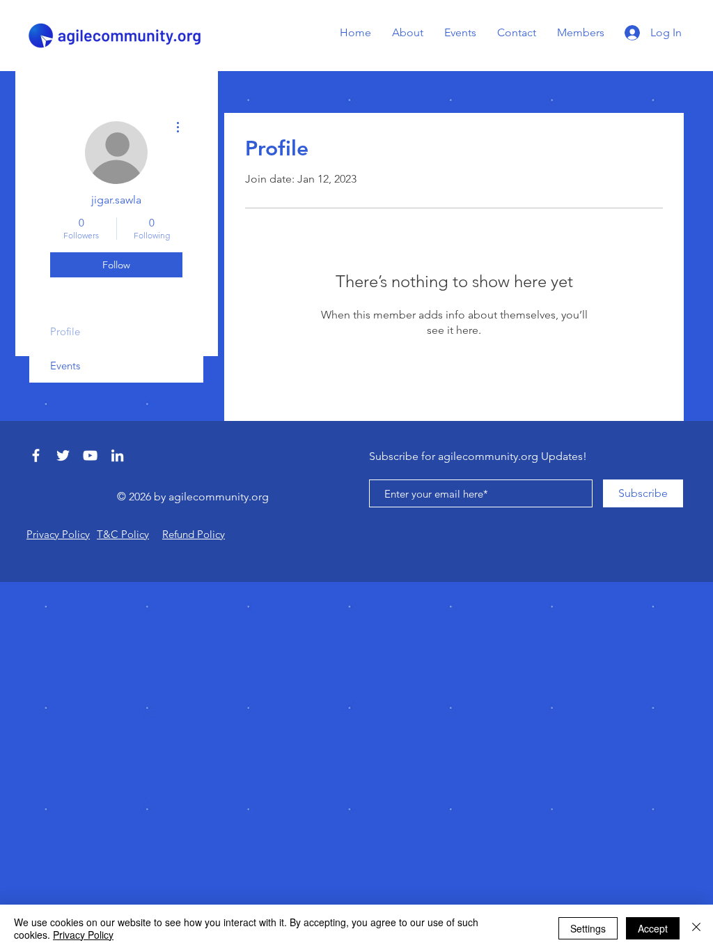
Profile (65, 331)
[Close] (696, 928)
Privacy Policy (83, 935)
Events (65, 365)
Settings (588, 928)
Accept (653, 928)
